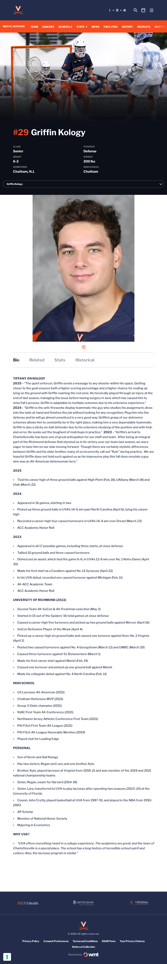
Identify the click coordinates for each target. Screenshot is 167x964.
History (127, 26)
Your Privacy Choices (132, 941)
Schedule (65, 26)
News (95, 26)
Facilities (111, 26)
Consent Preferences (56, 941)
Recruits (143, 26)
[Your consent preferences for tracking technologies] (7, 957)
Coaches (48, 26)
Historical (84, 360)
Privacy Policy (30, 941)
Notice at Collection (83, 946)
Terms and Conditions (85, 941)
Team (34, 26)
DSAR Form (108, 941)
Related (36, 360)
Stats (81, 26)
